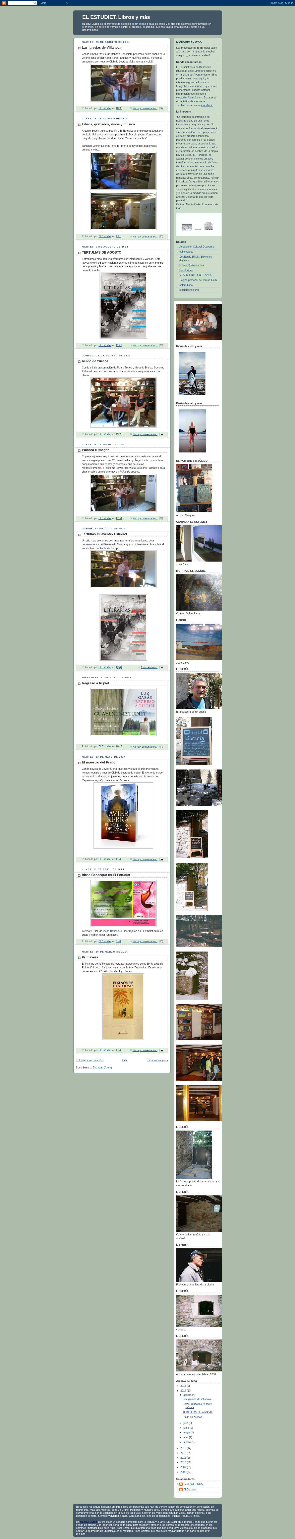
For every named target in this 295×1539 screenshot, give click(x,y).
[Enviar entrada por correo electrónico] (161, 108)
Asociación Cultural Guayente (196, 246)
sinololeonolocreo (189, 290)
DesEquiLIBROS (193, 1484)
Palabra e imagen (95, 450)
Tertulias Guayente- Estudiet (104, 534)
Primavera (90, 957)
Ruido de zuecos (95, 361)
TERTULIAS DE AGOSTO (101, 252)
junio (186, 1427)
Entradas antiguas (157, 1060)
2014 (183, 1390)
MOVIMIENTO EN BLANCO (195, 275)
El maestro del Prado (98, 762)
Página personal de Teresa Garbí (198, 280)
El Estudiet (189, 1489)
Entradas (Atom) (102, 1067)
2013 (183, 1448)
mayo (187, 1432)
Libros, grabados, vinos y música (108, 124)
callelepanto (186, 251)
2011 (183, 1457)
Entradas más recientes (90, 1060)
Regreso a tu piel (95, 683)
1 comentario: (149, 667)
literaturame (186, 270)
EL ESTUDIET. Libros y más (116, 17)
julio (186, 1423)
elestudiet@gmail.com (189, 97)
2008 (183, 1472)
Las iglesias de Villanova (101, 47)
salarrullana (186, 285)
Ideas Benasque (112, 931)
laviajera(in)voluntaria (191, 265)
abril (186, 1437)
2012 (183, 1453)
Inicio (125, 1060)
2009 (183, 1467)
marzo (187, 1442)
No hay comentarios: (145, 108)
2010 (183, 1462)
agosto (187, 1395)
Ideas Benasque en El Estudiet (106, 875)
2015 (183, 1385)
